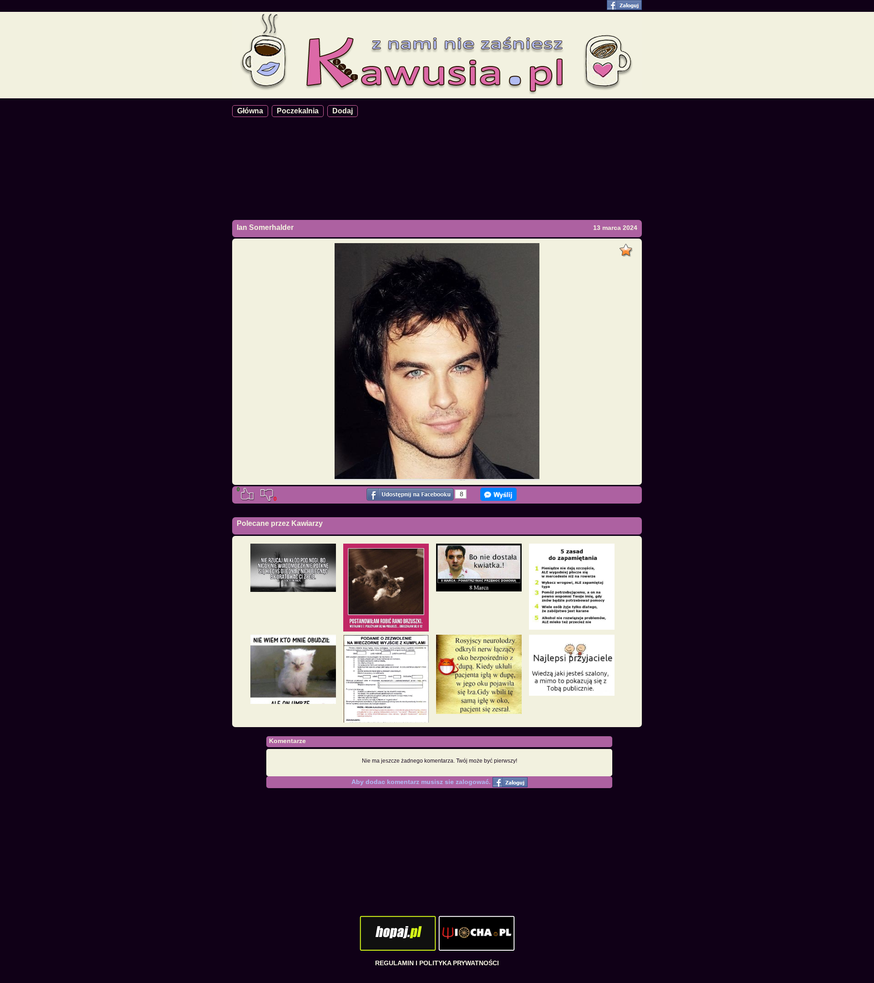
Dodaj (342, 111)
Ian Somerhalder (265, 227)
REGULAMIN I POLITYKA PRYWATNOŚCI (437, 963)
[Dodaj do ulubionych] (627, 248)
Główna (250, 111)
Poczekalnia (298, 111)
